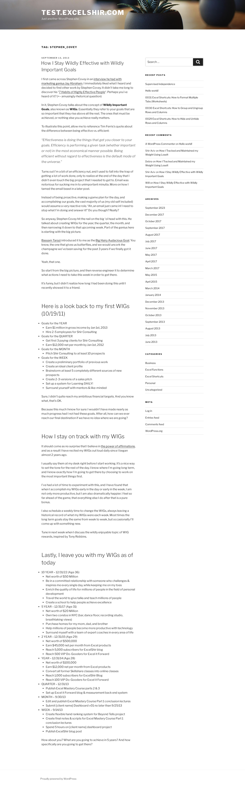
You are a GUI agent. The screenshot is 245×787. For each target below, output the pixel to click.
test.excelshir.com (82, 12)
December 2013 (154, 301)
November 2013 (154, 308)
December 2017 (154, 214)
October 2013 (153, 315)
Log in (148, 410)
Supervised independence (160, 83)
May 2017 (151, 254)
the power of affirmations (118, 446)
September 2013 (155, 321)
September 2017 (155, 227)
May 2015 (151, 274)
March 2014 (152, 288)
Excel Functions (154, 369)
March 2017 (152, 268)
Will (147, 182)
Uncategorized (153, 389)
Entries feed (152, 417)
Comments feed (154, 424)
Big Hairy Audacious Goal (112, 240)
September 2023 (155, 207)
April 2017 (151, 261)
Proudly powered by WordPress (58, 778)
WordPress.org (153, 430)
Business (150, 362)
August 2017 (152, 234)
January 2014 (153, 294)
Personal (150, 383)
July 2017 (150, 241)
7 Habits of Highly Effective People (82, 92)
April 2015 (151, 281)
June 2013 (151, 341)
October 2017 (153, 221)
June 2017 (151, 248)
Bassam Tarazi (51, 240)
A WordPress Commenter (160, 143)
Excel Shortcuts (154, 376)
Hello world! (151, 90)
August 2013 (152, 328)
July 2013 (150, 335)
